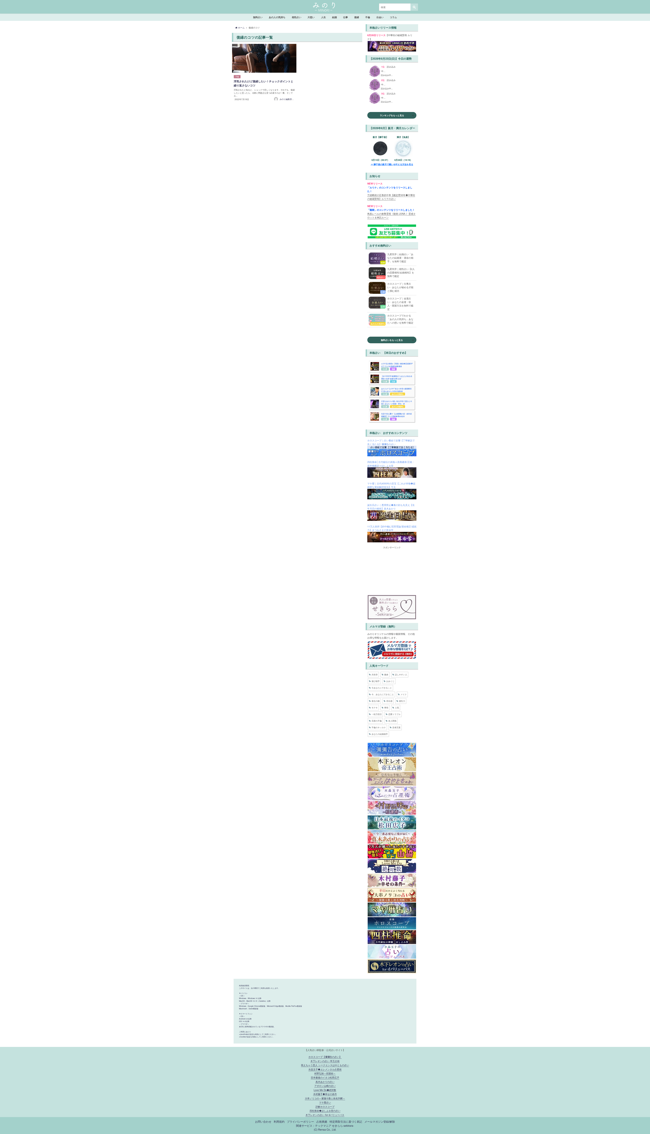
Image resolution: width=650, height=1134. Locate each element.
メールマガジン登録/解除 (379, 1121)
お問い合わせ (263, 1121)
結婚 (334, 17)
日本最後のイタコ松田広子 (325, 1077)
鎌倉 (386, 674)
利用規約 (279, 1121)
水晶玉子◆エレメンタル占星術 (325, 1069)
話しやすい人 (401, 674)
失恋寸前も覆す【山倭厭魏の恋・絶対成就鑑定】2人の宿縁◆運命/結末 (396, 415)
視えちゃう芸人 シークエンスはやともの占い (325, 1065)
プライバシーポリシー (300, 1121)
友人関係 (392, 720)
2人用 (385, 369)
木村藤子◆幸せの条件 (325, 1094)
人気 (397, 707)
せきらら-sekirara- (343, 1125)
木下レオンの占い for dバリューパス (325, 1115)
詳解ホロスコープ (325, 1106)
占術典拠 (321, 1121)
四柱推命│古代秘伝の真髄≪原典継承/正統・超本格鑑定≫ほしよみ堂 (391, 463)
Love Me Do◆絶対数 (325, 1090)
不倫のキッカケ (379, 727)
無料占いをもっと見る (392, 340)
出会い (380, 17)
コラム (393, 17)
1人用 (385, 381)
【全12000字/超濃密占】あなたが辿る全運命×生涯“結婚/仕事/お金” (396, 377)
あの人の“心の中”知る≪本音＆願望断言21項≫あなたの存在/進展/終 (396, 390)
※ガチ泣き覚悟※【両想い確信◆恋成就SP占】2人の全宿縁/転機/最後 (397, 364)
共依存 (375, 674)
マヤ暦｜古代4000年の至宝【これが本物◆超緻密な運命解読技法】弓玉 (391, 485)
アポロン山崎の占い (325, 1085)
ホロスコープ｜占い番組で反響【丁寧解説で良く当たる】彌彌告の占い (391, 442)
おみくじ (390, 681)
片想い (311, 17)
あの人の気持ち (277, 17)
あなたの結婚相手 (380, 733)
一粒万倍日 (377, 714)
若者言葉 (396, 727)
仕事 (345, 17)
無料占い (258, 17)
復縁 (356, 17)
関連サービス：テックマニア (313, 1125)
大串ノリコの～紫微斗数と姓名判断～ (325, 1098)
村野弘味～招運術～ (325, 1073)
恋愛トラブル (394, 714)
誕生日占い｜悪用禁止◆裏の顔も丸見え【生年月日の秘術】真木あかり (391, 506)
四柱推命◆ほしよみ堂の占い (325, 1110)
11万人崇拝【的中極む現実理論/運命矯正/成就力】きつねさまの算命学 (391, 528)
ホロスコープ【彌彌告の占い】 (325, 1056)
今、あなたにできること (383, 694)
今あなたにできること (382, 687)
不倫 (367, 17)
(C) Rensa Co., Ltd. (325, 1129)
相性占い (296, 17)
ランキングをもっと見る (392, 115)
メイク (403, 694)
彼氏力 (402, 700)
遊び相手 (376, 681)
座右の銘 (376, 700)
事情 (386, 707)
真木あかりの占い (325, 1081)
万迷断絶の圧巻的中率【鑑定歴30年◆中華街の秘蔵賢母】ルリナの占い (391, 196)
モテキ (375, 707)
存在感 (389, 700)
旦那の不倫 (377, 720)
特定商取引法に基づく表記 (346, 1121)
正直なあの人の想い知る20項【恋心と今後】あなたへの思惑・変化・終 (396, 402)
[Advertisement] (392, 570)
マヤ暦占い (325, 1102)
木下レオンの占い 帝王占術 (325, 1061)
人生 (323, 17)
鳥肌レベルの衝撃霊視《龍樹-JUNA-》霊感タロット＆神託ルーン (391, 215)
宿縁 (393, 369)
